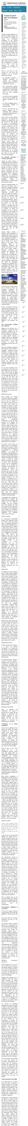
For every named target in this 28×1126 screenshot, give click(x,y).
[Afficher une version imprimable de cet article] (11, 28)
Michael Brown (11, 763)
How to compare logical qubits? (24, 47)
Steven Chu (14, 845)
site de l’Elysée (12, 559)
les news (8, 378)
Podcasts (4, 10)
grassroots (11, 213)
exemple (15, 226)
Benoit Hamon (10, 625)
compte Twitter (14, 628)
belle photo (7, 1030)
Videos (11, 10)
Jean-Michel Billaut (6, 173)
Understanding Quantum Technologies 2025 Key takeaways (24, 97)
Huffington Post (10, 219)
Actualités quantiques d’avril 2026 (24, 39)
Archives (9, 7)
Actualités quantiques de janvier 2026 (24, 62)
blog (13, 369)
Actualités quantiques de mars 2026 (24, 43)
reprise (16, 438)
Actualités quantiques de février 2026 (24, 58)
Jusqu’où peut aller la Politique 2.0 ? (10, 18)
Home (4, 7)
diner (9, 1026)
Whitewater (13, 301)
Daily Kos (9, 220)
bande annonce (13, 807)
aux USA (4, 550)
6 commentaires (7, 24)
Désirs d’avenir (5, 607)
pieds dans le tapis (10, 506)
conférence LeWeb (11, 703)
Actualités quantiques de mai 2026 (24, 28)
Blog (15, 10)
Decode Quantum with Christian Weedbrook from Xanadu (24, 52)
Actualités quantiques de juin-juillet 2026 (24, 24)
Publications (16, 7)
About (20, 10)
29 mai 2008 (13, 1012)
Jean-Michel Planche (11, 1035)
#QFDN (22, 238)
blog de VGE (14, 582)
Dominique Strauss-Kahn (11, 577)
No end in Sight (13, 803)
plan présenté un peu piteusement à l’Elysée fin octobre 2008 (10, 1020)
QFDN (22, 281)
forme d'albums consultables (23, 163)
